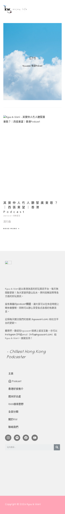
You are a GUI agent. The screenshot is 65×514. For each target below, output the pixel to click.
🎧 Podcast (14, 381)
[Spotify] (17, 438)
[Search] (57, 447)
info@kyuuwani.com (41, 334)
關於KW (12, 419)
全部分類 (13, 412)
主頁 (10, 374)
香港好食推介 (15, 389)
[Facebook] (26, 438)
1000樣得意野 (16, 404)
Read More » (11, 228)
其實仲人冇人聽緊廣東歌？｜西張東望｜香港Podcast (31, 207)
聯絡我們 (13, 427)
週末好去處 (14, 396)
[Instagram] (8, 438)
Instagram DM (12, 334)
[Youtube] (35, 438)
